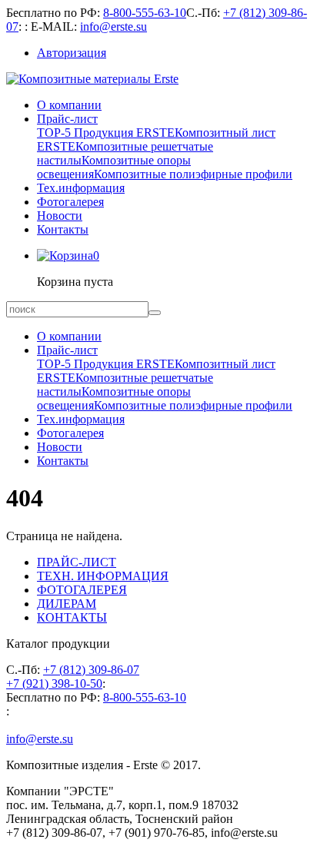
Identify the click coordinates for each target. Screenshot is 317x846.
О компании (69, 104)
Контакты (62, 229)
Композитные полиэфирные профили (193, 174)
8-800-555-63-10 (144, 12)
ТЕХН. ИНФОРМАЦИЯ (103, 575)
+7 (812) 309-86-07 (91, 669)
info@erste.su (113, 26)
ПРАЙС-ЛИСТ (76, 562)
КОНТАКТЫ (72, 617)
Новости (59, 215)
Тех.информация (81, 187)
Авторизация (71, 52)
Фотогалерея (70, 201)
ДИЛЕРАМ (66, 603)
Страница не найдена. (64, 535)
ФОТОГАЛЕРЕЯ (82, 589)
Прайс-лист (67, 118)
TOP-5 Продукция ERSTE (106, 132)
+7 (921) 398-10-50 (54, 683)
